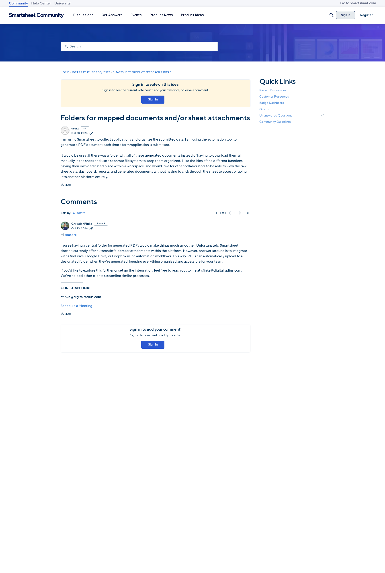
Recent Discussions (272, 90)
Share (66, 185)
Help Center (41, 3)
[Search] (332, 15)
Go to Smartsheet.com (358, 3)
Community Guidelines (275, 122)
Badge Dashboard (271, 103)
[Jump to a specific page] (246, 213)
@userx (71, 234)
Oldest (78, 213)
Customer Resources (274, 96)
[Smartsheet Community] (36, 15)
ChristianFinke (81, 224)
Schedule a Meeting (76, 305)
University (62, 3)
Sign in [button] (153, 99)
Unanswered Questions (291, 115)
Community (18, 3)
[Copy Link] (91, 133)
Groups (264, 109)
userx (75, 129)
